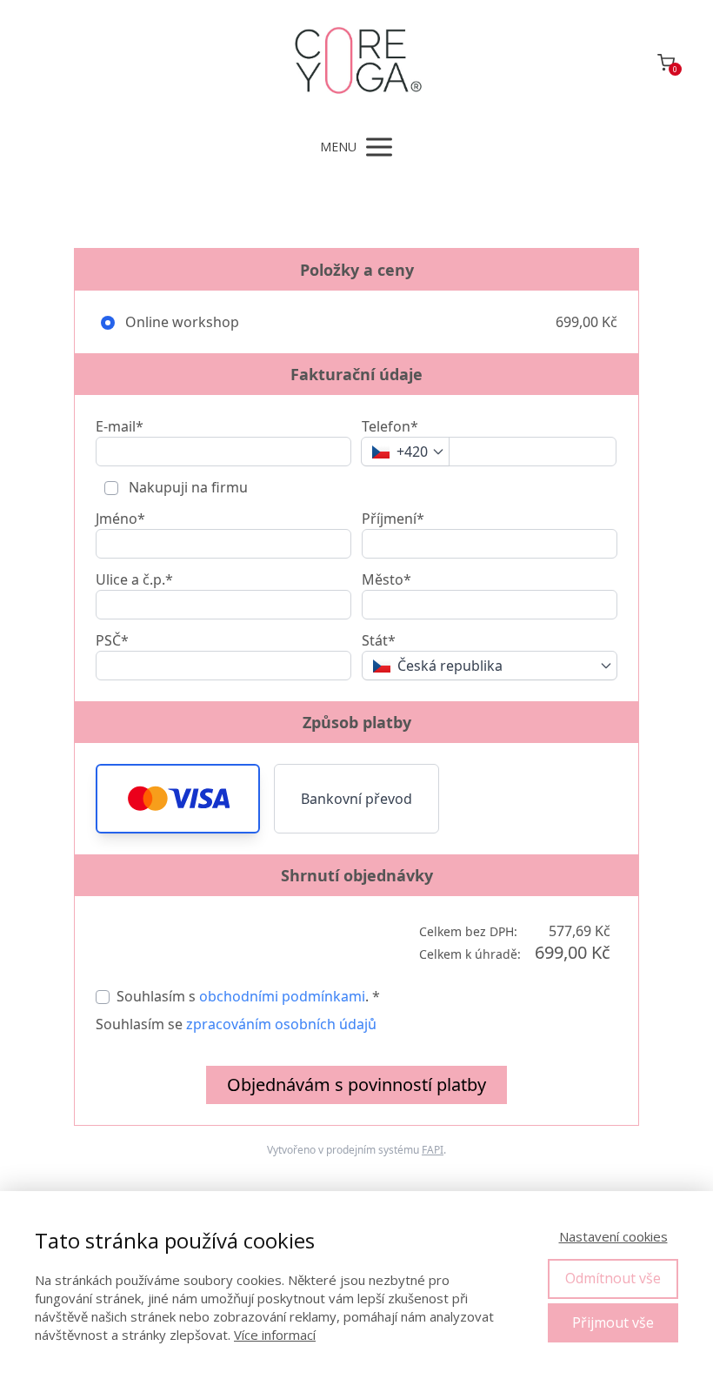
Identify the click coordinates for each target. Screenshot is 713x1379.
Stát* (379, 640)
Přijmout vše (613, 1322)
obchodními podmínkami (282, 996)
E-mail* (119, 426)
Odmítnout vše (613, 1278)
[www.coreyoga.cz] (357, 62)
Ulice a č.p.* (134, 579)
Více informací (275, 1334)
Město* (386, 579)
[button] (178, 798)
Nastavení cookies (613, 1236)
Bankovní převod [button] (356, 798)
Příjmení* (393, 518)
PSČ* (112, 640)
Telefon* (390, 426)
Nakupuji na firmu (186, 487)
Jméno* (120, 518)
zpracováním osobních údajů (281, 1024)
